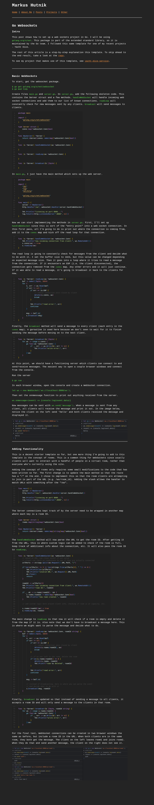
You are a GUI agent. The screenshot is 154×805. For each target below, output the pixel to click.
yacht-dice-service (97, 61)
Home (14, 12)
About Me (26, 12)
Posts (39, 12)
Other (64, 12)
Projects (51, 12)
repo (61, 55)
